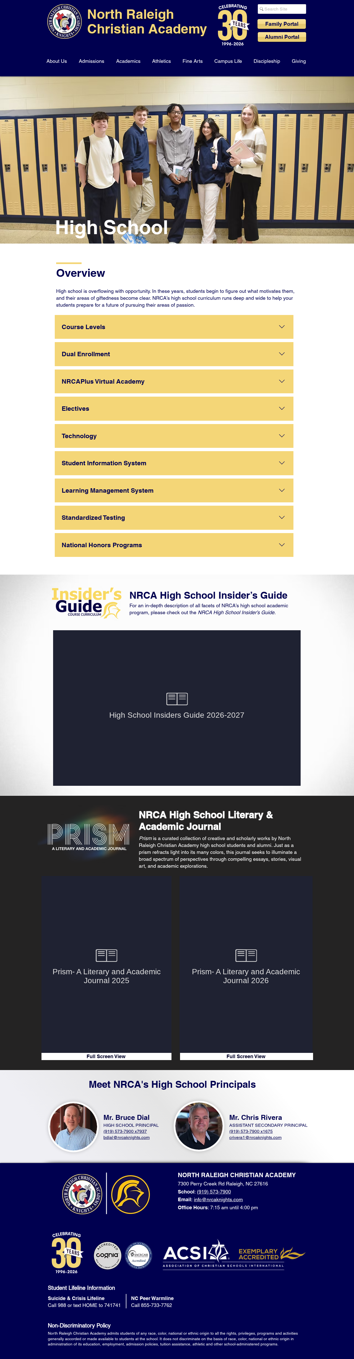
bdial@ (110, 1137)
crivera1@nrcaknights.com (255, 1137)
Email (184, 1199)
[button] (57, 59)
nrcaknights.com (134, 1137)
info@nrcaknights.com (218, 1199)
